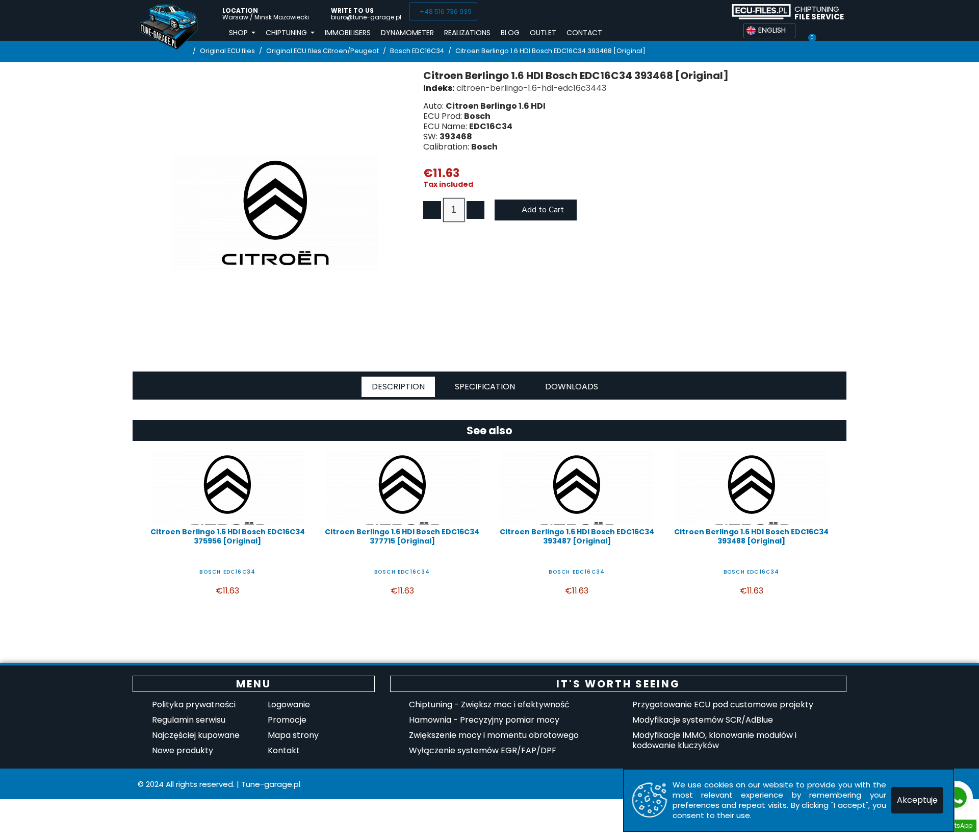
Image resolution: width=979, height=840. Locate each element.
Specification (485, 386)
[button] (443, 11)
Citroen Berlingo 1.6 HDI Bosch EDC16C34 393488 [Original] (751, 536)
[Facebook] (674, 11)
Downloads (571, 386)
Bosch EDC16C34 (227, 572)
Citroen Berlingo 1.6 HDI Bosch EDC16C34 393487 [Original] (577, 536)
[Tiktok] (693, 11)
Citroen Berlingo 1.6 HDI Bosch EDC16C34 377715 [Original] (402, 536)
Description (398, 386)
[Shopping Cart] (811, 30)
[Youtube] (712, 11)
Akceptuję (917, 800)
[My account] (830, 30)
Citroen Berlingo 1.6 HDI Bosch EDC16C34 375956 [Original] (227, 536)
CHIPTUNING (819, 13)
